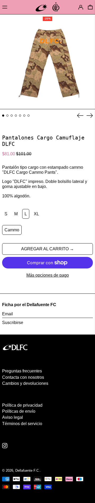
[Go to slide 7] (28, 115)
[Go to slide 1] (3, 115)
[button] (90, 7)
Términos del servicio (22, 423)
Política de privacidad (22, 405)
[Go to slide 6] (24, 115)
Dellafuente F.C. (27, 470)
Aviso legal (12, 417)
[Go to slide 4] (16, 115)
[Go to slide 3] (12, 115)
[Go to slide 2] (7, 115)
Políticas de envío (18, 411)
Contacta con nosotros (23, 377)
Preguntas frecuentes (22, 371)
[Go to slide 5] (20, 115)
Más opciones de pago (47, 275)
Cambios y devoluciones (25, 383)
